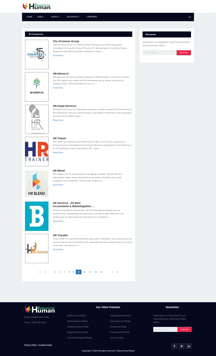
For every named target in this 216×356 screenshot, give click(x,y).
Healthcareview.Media (77, 326)
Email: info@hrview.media (36, 317)
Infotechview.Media (76, 315)
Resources (72, 17)
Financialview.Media (119, 332)
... (102, 51)
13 (95, 272)
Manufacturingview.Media (79, 337)
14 (101, 272)
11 (84, 272)
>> (117, 272)
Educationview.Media (120, 321)
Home (29, 17)
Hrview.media (116, 337)
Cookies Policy (45, 345)
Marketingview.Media (77, 321)
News (40, 17)
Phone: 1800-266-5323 (35, 322)
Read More (58, 55)
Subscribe (184, 53)
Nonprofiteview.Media (77, 332)
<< (40, 272)
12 (90, 272)
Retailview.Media (118, 326)
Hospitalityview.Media (120, 315)
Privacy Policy (30, 345)
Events (54, 17)
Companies (92, 17)
